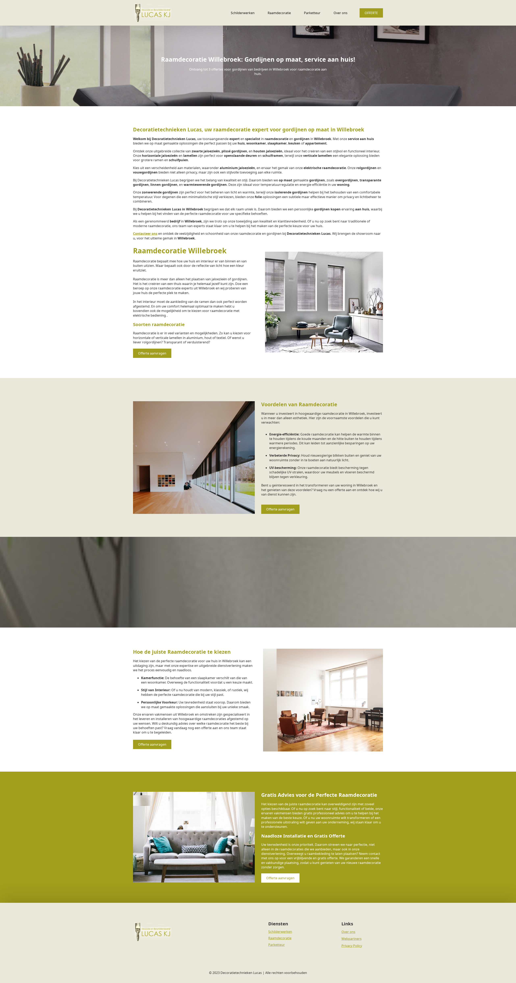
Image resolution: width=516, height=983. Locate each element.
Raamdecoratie (279, 13)
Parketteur (312, 13)
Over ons (340, 13)
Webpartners (351, 938)
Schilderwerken (243, 13)
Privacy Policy (351, 946)
